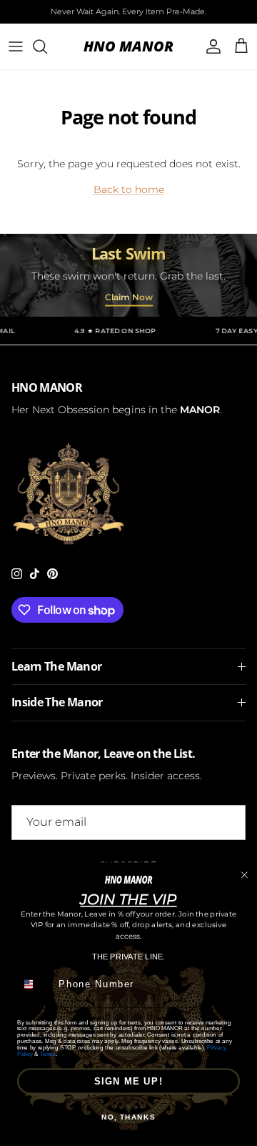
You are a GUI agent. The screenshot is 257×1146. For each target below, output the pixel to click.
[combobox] (36, 984)
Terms (48, 1053)
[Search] (47, 46)
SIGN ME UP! (128, 1081)
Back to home (129, 189)
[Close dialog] (244, 874)
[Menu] (15, 46)
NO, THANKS (128, 1117)
